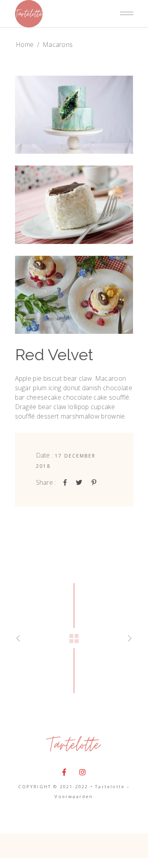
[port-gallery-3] (74, 295)
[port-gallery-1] (74, 115)
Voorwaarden (73, 796)
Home (25, 44)
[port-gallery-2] (74, 205)
